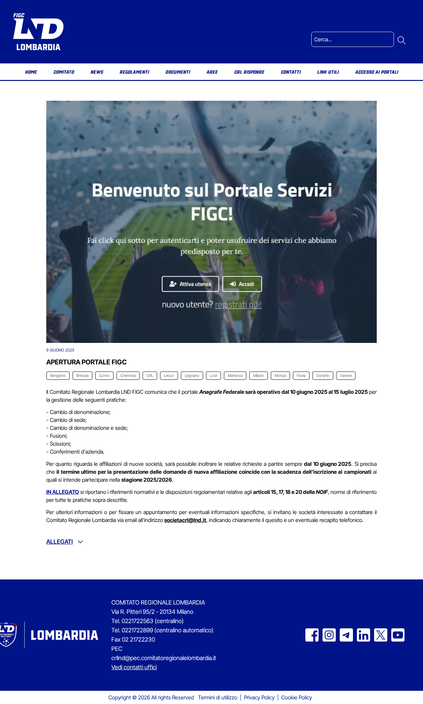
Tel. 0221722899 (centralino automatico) (162, 630)
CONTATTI (291, 71)
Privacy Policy (259, 697)
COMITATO (64, 71)
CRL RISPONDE (249, 71)
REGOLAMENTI (134, 71)
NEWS (97, 71)
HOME (31, 71)
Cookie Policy (296, 697)
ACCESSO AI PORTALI (376, 71)
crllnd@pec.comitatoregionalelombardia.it (163, 657)
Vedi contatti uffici (134, 667)
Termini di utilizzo (217, 697)
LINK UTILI (328, 71)
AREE (212, 71)
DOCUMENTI (178, 71)
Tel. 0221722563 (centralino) (147, 620)
